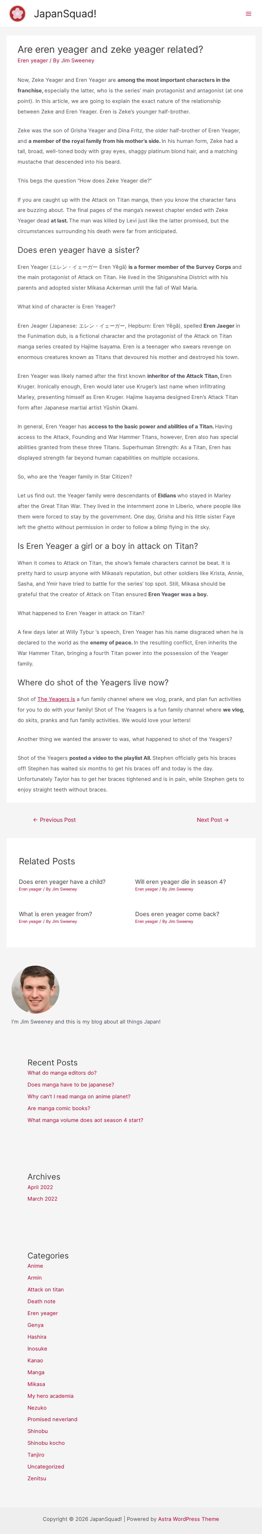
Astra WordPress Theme (188, 1519)
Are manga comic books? (58, 1108)
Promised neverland (52, 1419)
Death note (41, 1301)
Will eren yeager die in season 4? (180, 881)
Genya (35, 1325)
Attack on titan (45, 1289)
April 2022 (40, 1187)
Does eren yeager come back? (177, 913)
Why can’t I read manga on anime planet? (78, 1096)
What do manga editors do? (61, 1073)
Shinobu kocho (46, 1443)
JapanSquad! (65, 13)
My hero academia (50, 1396)
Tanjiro (35, 1455)
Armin (34, 1277)
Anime (35, 1266)
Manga (35, 1372)
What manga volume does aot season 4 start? (85, 1120)
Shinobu (37, 1431)
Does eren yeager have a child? (62, 881)
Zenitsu (36, 1478)
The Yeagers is (56, 699)
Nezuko (37, 1408)
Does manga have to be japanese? (70, 1084)
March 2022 (42, 1198)
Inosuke (37, 1348)
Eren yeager (33, 60)
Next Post (213, 819)
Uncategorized (45, 1466)
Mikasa (36, 1384)
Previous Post (54, 819)
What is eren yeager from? (55, 913)
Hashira (36, 1337)
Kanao (35, 1360)
